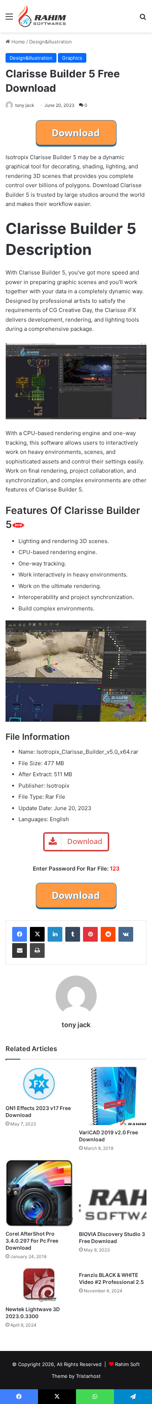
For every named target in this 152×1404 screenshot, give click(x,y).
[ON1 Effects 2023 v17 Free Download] (39, 1084)
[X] (37, 934)
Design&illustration (50, 42)
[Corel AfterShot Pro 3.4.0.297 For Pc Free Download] (39, 1192)
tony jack (24, 105)
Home (17, 42)
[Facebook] (19, 934)
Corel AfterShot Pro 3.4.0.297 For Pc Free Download (32, 1240)
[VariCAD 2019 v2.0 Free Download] (112, 1096)
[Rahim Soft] (42, 16)
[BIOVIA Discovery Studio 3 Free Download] (112, 1193)
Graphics (72, 58)
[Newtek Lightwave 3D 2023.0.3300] (39, 1285)
